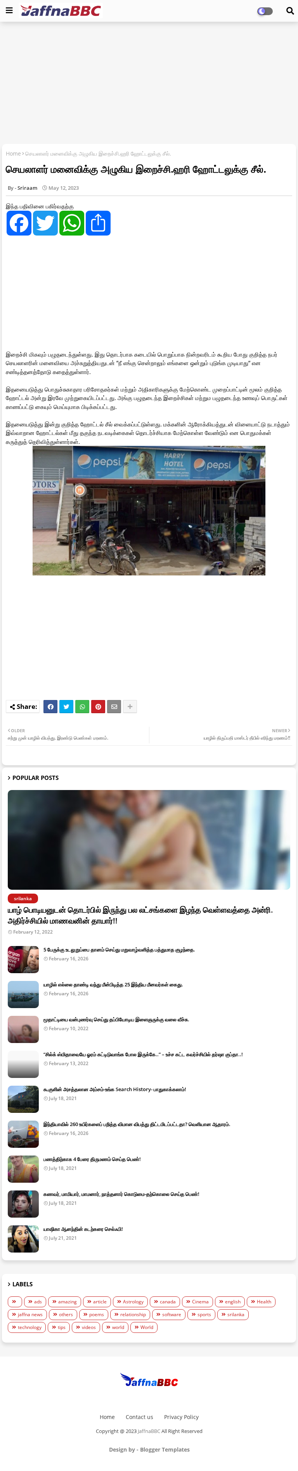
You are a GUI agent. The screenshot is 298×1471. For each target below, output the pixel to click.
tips (62, 1327)
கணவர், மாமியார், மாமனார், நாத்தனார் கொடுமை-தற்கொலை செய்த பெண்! (121, 1193)
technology (30, 1327)
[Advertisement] (149, 83)
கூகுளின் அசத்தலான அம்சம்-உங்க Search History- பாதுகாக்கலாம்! (114, 1089)
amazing (67, 1301)
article (100, 1301)
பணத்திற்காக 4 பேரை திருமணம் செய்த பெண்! (92, 1159)
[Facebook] (50, 706)
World (146, 1327)
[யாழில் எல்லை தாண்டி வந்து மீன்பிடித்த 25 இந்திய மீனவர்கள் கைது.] (23, 994)
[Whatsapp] (82, 706)
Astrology (133, 1301)
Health (264, 1301)
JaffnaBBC (149, 1431)
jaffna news (30, 1314)
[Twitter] (66, 706)
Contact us (139, 1417)
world (118, 1327)
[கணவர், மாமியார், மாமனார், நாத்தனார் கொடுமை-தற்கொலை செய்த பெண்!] (23, 1204)
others (66, 1314)
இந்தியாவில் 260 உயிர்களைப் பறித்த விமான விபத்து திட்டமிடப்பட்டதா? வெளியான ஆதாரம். (136, 1124)
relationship (133, 1314)
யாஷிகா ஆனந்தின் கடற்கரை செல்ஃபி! (83, 1228)
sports (204, 1314)
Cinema (200, 1301)
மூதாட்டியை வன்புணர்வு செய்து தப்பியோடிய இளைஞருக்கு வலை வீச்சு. (116, 1019)
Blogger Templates (165, 1449)
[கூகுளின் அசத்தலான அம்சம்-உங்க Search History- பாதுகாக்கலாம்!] (23, 1099)
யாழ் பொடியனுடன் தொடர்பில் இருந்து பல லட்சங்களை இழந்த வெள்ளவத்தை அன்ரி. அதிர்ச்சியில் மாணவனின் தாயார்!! (140, 915)
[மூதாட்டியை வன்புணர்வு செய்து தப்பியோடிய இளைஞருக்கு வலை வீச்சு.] (23, 1029)
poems (96, 1314)
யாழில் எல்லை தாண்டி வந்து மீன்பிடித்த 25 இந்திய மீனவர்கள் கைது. (113, 984)
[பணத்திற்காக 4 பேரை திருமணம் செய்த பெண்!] (23, 1169)
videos (89, 1327)
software (171, 1314)
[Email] (114, 706)
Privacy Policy (181, 1417)
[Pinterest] (98, 706)
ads (38, 1301)
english (233, 1301)
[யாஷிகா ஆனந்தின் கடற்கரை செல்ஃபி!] (23, 1239)
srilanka (235, 1314)
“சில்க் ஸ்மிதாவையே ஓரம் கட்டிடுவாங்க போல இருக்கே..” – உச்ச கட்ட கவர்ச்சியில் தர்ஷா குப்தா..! (143, 1054)
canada (168, 1301)
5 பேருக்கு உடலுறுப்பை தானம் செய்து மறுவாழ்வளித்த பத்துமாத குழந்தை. (119, 949)
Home (13, 153)
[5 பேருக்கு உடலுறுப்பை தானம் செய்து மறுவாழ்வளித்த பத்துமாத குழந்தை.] (23, 959)
